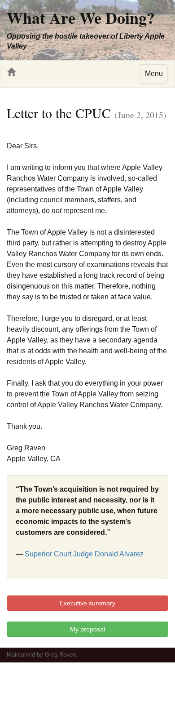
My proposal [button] (87, 629)
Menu (154, 73)
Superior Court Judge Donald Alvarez (84, 554)
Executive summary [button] (87, 603)
